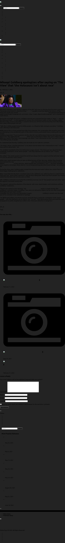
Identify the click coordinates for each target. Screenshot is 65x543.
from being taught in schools (14, 133)
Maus (29, 111)
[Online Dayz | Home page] (4, 2)
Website (2, 401)
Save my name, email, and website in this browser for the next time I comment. (26, 404)
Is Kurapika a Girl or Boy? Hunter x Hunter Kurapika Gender (23, 448)
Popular (6, 22)
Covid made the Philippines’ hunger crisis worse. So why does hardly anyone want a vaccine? (33, 440)
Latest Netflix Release (14, 20)
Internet (7, 499)
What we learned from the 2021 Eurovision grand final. (22, 474)
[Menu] (0, 5)
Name (2, 395)
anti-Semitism (9, 163)
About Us (7, 37)
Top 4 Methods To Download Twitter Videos (19, 502)
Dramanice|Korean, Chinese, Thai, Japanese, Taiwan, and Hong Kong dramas (28, 457)
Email (2, 398)
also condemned (37, 193)
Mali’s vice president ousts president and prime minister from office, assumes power (31, 493)
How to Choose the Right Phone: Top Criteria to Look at (21, 283)
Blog (4, 76)
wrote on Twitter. (24, 147)
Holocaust (23, 136)
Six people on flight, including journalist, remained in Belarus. (23, 355)
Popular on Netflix (13, 25)
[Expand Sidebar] (0, 508)
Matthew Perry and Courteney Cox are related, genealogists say (24, 466)
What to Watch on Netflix (15, 34)
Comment (3, 392)
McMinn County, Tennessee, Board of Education (33, 112)
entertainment (8, 209)
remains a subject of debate (22, 162)
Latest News (9, 446)
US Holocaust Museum (9, 166)
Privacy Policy (5, 526)
